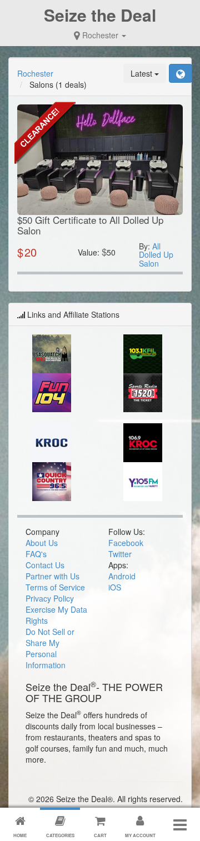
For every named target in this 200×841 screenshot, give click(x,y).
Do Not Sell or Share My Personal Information (50, 648)
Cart (100, 835)
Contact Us (45, 564)
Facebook (125, 542)
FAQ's (36, 553)
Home (20, 835)
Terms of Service (55, 587)
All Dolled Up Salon (156, 255)
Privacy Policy (50, 598)
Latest (142, 73)
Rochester (100, 35)
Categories (60, 835)
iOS (114, 587)
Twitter (120, 553)
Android (122, 576)
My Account (140, 835)
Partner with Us (52, 576)
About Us (42, 542)
